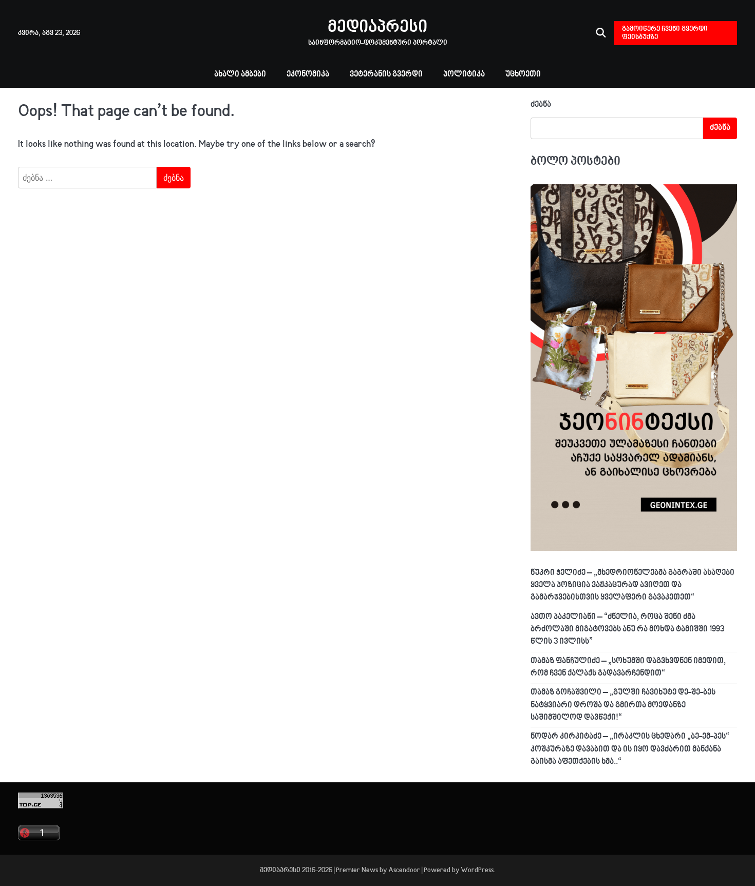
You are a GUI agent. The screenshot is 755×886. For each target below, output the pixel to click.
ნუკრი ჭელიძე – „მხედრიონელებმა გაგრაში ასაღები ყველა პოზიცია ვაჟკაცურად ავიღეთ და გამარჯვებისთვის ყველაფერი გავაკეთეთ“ (632, 586)
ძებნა (541, 105)
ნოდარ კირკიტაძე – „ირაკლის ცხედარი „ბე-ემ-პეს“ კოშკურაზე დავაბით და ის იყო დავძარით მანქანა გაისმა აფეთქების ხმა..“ (630, 749)
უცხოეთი (523, 74)
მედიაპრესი (377, 27)
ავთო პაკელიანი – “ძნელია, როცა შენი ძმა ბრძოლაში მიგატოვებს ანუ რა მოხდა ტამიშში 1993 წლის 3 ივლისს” (627, 630)
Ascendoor (404, 870)
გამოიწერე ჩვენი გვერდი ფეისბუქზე (665, 33)
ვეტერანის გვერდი (386, 74)
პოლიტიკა (464, 74)
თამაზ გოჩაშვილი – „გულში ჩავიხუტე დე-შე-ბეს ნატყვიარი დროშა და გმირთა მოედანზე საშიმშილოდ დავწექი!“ (623, 705)
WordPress (477, 870)
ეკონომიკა (308, 74)
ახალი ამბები (240, 74)
